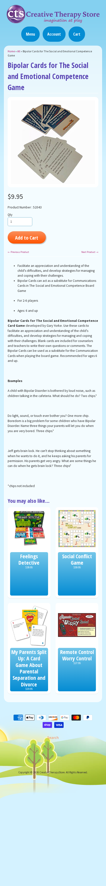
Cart (76, 34)
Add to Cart (26, 237)
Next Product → (89, 252)
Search (53, 737)
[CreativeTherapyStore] (53, 21)
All (18, 51)
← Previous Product (18, 252)
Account (54, 34)
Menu (30, 34)
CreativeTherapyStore (52, 772)
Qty (10, 215)
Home (11, 51)
